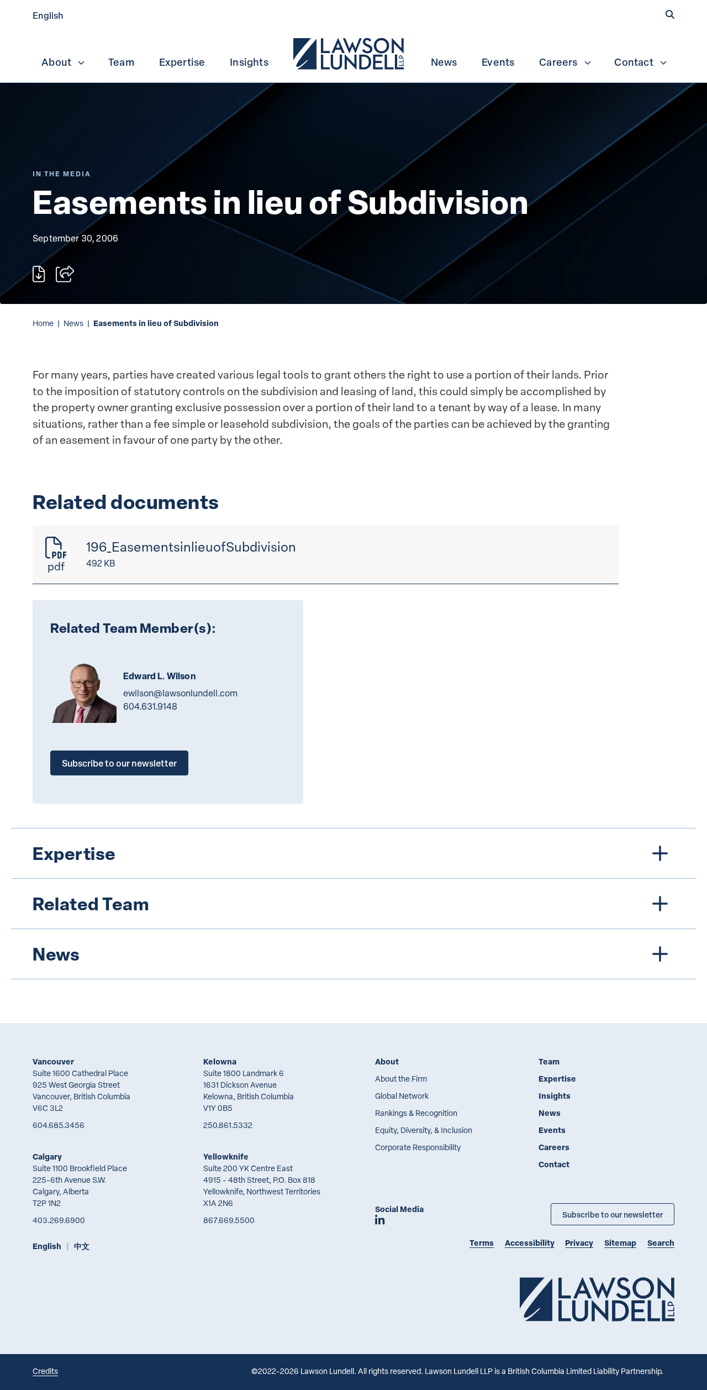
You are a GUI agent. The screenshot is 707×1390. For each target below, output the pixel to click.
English (48, 15)
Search (660, 1243)
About (56, 62)
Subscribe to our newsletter (119, 763)
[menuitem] (349, 52)
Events (498, 62)
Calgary (47, 1156)
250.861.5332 (227, 1125)
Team (121, 62)
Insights (249, 62)
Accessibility (530, 1243)
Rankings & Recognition (416, 1113)
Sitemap (620, 1243)
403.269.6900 (59, 1220)
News (444, 62)
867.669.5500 (229, 1220)
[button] (670, 15)
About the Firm (401, 1078)
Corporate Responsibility (418, 1147)
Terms (481, 1243)
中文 (81, 1246)
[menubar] (353, 52)
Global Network (402, 1095)
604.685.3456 (59, 1125)
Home (43, 323)
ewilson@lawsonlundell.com (180, 693)
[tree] (354, 903)
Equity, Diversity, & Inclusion (423, 1130)
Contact (633, 62)
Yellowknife (226, 1156)
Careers (558, 62)
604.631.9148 (150, 706)
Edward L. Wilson (159, 676)
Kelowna (219, 1061)
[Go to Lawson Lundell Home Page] (597, 1299)
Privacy (579, 1243)
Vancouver (53, 1061)
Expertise (182, 62)
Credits (45, 1371)
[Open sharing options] (65, 274)
